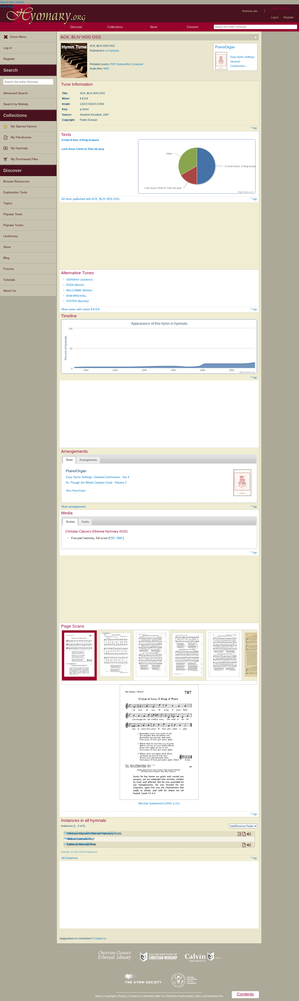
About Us (9, 290)
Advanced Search (15, 93)
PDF (112, 64)
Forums (8, 269)
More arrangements (74, 506)
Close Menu (18, 36)
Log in (274, 17)
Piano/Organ (225, 47)
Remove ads (249, 11)
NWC (119, 538)
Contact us (99, 938)
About (98, 996)
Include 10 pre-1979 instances (79, 852)
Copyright (110, 996)
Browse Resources (16, 181)
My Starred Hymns (24, 126)
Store (153, 27)
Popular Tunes (13, 225)
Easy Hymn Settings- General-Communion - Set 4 (97, 477)
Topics (7, 203)
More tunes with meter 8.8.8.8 (80, 309)
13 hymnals (112, 50)
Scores (70, 521)
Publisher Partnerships (179, 996)
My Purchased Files (24, 159)
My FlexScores (21, 137)
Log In (7, 48)
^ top (254, 128)
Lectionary (10, 236)
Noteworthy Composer (130, 64)
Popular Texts (12, 214)
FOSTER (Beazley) (77, 301)
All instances (70, 858)
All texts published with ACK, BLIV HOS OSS (91, 199)
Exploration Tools (15, 192)
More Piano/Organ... (76, 490)
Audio (85, 521)
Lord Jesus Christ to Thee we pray (83, 149)
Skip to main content (12, 2)
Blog (6, 258)
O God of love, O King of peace (80, 140)
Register (289, 17)
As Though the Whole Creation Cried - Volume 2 (96, 482)
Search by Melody (15, 104)
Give (198, 996)
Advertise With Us (153, 996)
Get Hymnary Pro (213, 996)
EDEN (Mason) (75, 284)
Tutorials (9, 279)
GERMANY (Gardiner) (79, 279)
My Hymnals (19, 148)
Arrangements (88, 459)
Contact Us (135, 996)
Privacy (122, 996)
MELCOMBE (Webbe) (79, 290)
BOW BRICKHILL (76, 295)
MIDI (106, 68)
